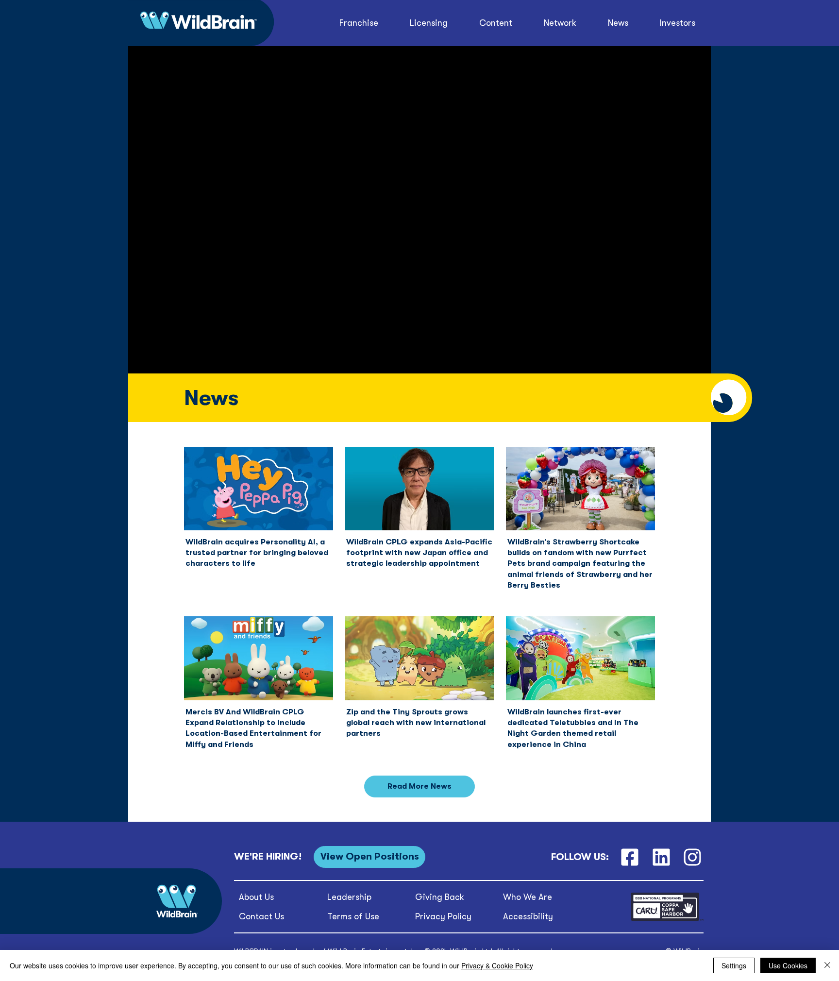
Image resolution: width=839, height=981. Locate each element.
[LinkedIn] (661, 857)
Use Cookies (788, 965)
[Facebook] (629, 857)
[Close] (827, 965)
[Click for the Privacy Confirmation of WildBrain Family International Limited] (667, 919)
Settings (734, 965)
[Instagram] (693, 857)
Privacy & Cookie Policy (497, 965)
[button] (496, 23)
